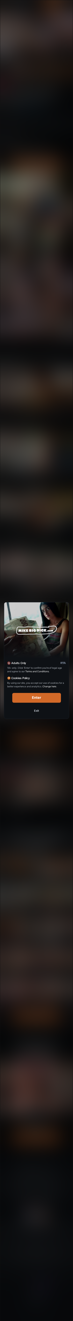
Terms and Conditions (37, 671)
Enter (36, 697)
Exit (36, 710)
